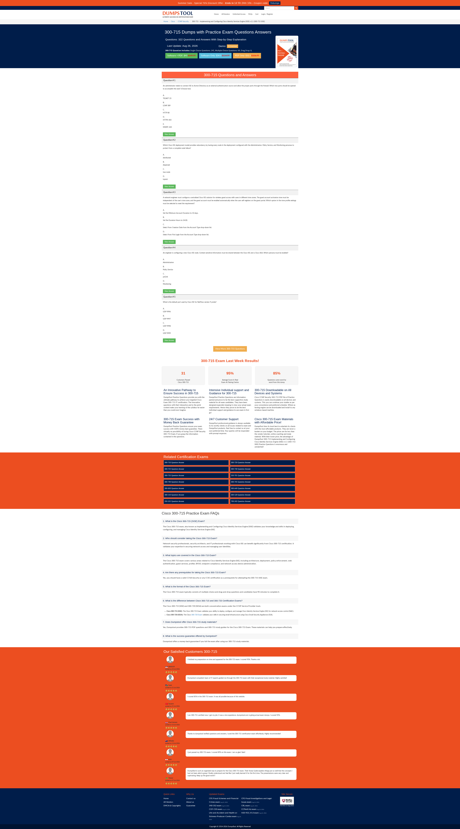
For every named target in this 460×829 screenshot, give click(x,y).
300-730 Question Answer (241, 469)
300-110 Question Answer (174, 495)
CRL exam (245, 806)
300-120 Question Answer (241, 495)
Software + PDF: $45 (181, 56)
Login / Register (267, 14)
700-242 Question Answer (241, 501)
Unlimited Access (239, 14)
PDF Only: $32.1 (247, 56)
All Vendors (225, 14)
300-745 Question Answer (241, 482)
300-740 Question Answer (174, 482)
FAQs (250, 14)
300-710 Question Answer (174, 462)
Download (233, 46)
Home (216, 14)
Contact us (191, 798)
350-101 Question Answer (174, 501)
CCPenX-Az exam (248, 809)
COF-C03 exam (215, 809)
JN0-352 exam (215, 806)
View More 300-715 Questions (230, 349)
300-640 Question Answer (241, 488)
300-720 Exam (196, 615)
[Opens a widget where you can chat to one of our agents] (443, 815)
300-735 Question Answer (174, 475)
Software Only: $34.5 (215, 56)
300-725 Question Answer (174, 469)
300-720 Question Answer (241, 462)
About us (190, 802)
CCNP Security (183, 21)
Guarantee (190, 806)
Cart (256, 14)
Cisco (173, 21)
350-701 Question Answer (241, 475)
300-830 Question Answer (174, 488)
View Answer (169, 134)
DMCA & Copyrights (172, 806)
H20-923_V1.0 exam (250, 813)
